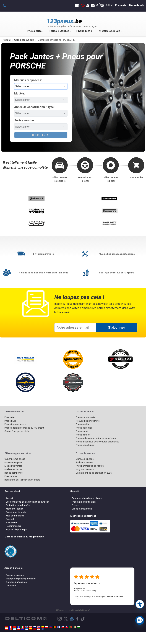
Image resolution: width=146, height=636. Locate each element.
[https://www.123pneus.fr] (10, 627)
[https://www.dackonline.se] (18, 627)
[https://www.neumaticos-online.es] (42, 627)
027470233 (6, 5)
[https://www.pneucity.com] (70, 627)
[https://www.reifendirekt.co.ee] (26, 629)
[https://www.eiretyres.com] (75, 627)
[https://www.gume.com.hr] (22, 629)
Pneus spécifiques (85, 445)
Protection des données (18, 505)
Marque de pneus (85, 459)
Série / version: (24, 120)
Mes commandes (15, 515)
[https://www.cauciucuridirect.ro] (10, 629)
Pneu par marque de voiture (90, 466)
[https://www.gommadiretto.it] (22, 627)
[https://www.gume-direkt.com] (50, 627)
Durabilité (11, 585)
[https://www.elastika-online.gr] (14, 629)
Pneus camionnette (85, 417)
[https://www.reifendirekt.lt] (30, 629)
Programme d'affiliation (84, 501)
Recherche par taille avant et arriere (22, 479)
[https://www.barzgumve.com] (18, 629)
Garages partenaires (16, 582)
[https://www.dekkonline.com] (26, 627)
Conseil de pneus (15, 575)
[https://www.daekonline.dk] (30, 627)
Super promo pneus (14, 459)
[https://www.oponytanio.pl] (6, 629)
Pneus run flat (83, 424)
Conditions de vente (16, 512)
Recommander (13, 526)
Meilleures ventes (13, 466)
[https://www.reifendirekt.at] (46, 627)
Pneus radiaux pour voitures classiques (96, 438)
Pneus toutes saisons (15, 424)
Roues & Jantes (59, 31)
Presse (75, 505)
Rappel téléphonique (16, 529)
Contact (10, 519)
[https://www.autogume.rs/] (38, 629)
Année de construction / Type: (34, 107)
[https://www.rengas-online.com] (59, 627)
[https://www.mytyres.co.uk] (38, 627)
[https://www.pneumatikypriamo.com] (67, 627)
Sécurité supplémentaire (17, 431)
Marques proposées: (28, 80)
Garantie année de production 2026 (94, 472)
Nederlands (136, 5)
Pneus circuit (82, 431)
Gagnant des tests (85, 469)
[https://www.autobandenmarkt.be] (54, 627)
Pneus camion (83, 434)
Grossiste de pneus (82, 508)
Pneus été (9, 417)
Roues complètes (13, 472)
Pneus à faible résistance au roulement (24, 427)
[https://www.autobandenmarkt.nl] (34, 627)
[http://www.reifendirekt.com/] (42, 629)
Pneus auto (34, 31)
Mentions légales (15, 508)
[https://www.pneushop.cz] (62, 627)
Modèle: (19, 93)
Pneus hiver (10, 420)
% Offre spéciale (109, 31)
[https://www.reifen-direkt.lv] (34, 629)
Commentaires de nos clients (87, 498)
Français (121, 5)
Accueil (9, 498)
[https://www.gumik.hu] (78, 627)
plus (76, 599)
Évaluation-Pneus (84, 462)
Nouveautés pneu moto (88, 420)
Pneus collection (84, 427)
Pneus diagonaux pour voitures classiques (97, 441)
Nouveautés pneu (13, 462)
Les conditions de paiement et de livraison (27, 501)
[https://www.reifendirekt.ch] (14, 627)
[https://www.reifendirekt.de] (6, 627)
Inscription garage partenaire (20, 578)
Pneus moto (84, 31)
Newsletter (11, 522)
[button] (139, 604)
